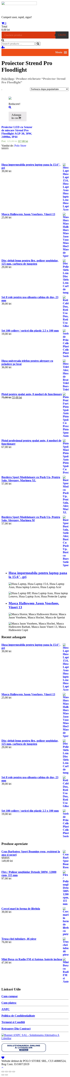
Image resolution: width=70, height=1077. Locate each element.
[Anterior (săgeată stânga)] (2, 1074)
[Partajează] (6, 1071)
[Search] (37, 44)
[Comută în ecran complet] (10, 1071)
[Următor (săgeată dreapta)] (6, 1074)
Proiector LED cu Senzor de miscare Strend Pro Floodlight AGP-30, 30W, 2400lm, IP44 (16, 132)
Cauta (62, 35)
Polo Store (20, 145)
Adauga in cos (16, 116)
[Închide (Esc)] (2, 1071)
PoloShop (7, 78)
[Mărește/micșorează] (13, 1071)
